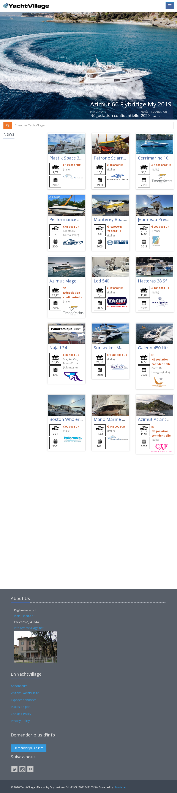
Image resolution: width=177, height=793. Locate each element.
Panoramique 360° (66, 329)
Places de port (21, 707)
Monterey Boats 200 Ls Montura (126, 219)
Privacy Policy (20, 721)
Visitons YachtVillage (25, 693)
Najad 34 (58, 348)
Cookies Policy (21, 714)
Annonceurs (19, 686)
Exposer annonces (23, 700)
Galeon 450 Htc (153, 348)
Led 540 (101, 281)
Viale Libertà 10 (24, 616)
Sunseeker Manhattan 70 (119, 348)
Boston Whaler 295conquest (78, 419)
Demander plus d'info (29, 748)
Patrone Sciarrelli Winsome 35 (124, 158)
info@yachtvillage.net (29, 628)
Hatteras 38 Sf (152, 281)
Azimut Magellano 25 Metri (76, 281)
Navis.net (120, 787)
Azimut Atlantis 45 (156, 419)
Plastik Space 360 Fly (69, 158)
